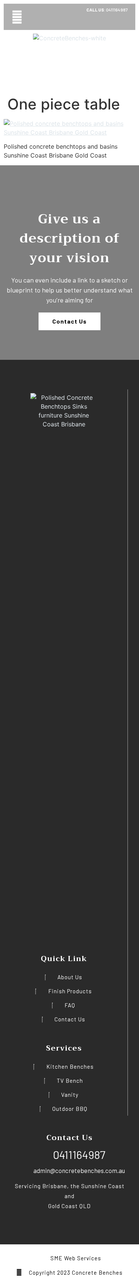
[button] (16, 16)
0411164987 (116, 9)
